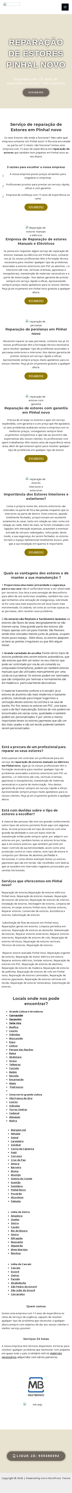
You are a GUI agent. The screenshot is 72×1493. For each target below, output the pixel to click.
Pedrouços (16, 1087)
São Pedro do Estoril (24, 1286)
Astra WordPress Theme (55, 1478)
